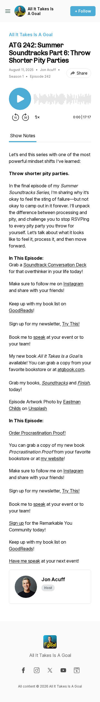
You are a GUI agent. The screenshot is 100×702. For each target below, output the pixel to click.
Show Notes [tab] (22, 135)
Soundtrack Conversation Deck (54, 264)
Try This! (70, 324)
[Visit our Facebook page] (23, 670)
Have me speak (24, 561)
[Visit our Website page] (76, 670)
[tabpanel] (50, 360)
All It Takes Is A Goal (41, 11)
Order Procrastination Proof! (37, 433)
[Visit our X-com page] (50, 670)
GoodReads (21, 310)
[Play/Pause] (20, 99)
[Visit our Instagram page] (36, 670)
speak (39, 337)
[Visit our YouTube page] (63, 670)
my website (52, 458)
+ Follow (83, 11)
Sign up (16, 523)
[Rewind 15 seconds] (15, 117)
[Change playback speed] (37, 117)
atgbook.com (71, 369)
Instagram (73, 283)
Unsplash (37, 408)
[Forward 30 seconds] (25, 117)
